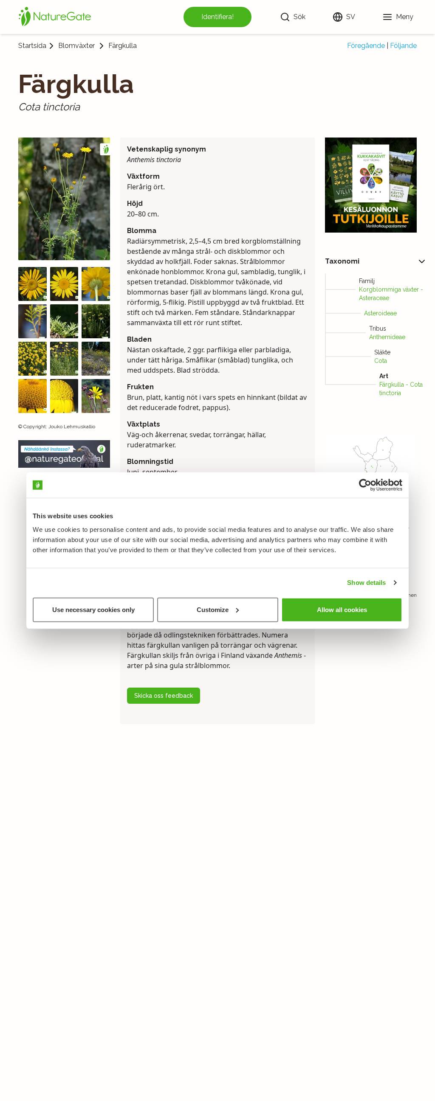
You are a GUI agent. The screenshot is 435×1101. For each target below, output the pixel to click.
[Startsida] (54, 17)
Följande (403, 46)
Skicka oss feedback (163, 695)
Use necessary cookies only (93, 609)
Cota (380, 360)
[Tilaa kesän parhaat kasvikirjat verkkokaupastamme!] (371, 185)
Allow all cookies (342, 609)
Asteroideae (380, 313)
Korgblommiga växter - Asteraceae (391, 293)
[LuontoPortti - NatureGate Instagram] (64, 454)
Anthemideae (387, 337)
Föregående (366, 46)
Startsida (32, 46)
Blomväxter (76, 45)
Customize (213, 609)
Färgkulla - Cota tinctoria (401, 388)
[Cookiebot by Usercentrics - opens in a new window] (365, 485)
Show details (366, 582)
